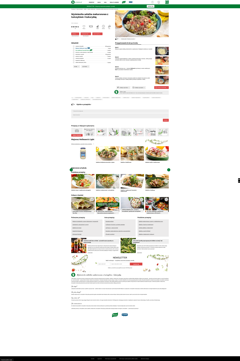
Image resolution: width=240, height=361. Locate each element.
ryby (92, 97)
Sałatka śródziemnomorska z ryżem (105, 162)
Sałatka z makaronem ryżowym (146, 234)
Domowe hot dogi (76, 234)
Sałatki (85, 9)
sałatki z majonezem (136, 97)
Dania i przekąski (79, 9)
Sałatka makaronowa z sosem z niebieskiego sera (151, 221)
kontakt (92, 358)
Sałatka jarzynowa (76, 227)
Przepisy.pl (73, 9)
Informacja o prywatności (110, 358)
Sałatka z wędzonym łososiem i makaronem (129, 190)
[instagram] (239, 181)
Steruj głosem (139, 87)
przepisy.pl (76, 23)
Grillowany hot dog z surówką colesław (115, 224)
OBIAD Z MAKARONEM (156, 97)
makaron (98, 97)
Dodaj (166, 120)
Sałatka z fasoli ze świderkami (146, 224)
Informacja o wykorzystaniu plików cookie (128, 358)
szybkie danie (75, 99)
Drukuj (74, 33)
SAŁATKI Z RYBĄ (126, 97)
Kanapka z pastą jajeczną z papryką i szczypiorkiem (118, 231)
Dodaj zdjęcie (77, 135)
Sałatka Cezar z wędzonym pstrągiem (81, 190)
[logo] (76, 2)
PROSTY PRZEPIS (106, 97)
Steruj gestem (124, 87)
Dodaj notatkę (161, 87)
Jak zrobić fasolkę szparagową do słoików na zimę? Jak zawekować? (147, 241)
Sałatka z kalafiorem (126, 162)
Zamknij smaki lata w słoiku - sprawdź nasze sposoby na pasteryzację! (98, 241)
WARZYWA (86, 97)
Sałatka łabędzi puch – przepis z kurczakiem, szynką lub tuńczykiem (131, 210)
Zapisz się (136, 264)
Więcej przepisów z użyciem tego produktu (81, 144)
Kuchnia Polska (78, 97)
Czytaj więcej (90, 252)
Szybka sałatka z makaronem (146, 227)
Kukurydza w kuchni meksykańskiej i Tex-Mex (82, 212)
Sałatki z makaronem (91, 9)
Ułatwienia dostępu (145, 358)
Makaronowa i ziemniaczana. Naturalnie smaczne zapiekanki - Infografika (105, 212)
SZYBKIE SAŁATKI (146, 97)
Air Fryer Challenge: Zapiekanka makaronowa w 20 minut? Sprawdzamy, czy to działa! (155, 212)
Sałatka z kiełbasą (150, 190)
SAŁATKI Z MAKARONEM (116, 97)
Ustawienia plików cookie (6, 359)
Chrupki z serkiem (110, 234)
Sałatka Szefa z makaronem (152, 162)
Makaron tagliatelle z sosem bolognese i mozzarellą (85, 221)
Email (76, 66)
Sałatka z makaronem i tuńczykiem (105, 190)
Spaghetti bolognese (77, 231)
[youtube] (239, 179)
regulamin (99, 358)
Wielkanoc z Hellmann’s (85, 99)
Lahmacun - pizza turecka (112, 227)
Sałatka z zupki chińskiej (144, 231)
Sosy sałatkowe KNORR (97, 99)
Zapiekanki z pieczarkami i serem (80, 224)
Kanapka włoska (109, 221)
